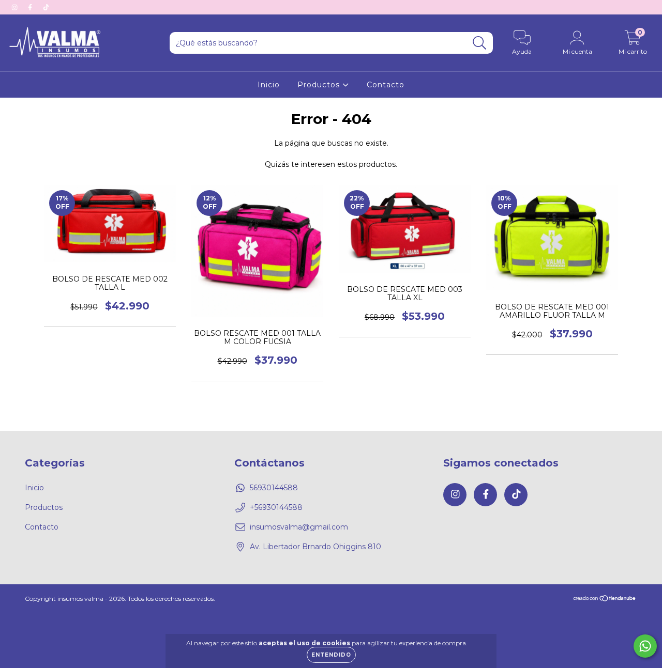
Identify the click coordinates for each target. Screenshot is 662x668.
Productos (319, 84)
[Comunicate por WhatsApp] (645, 646)
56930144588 (274, 487)
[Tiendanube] (605, 599)
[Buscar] (480, 43)
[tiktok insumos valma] (46, 7)
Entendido (331, 654)
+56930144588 (276, 507)
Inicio (269, 84)
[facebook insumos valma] (31, 7)
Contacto (385, 84)
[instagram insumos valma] (15, 7)
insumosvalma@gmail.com (299, 527)
